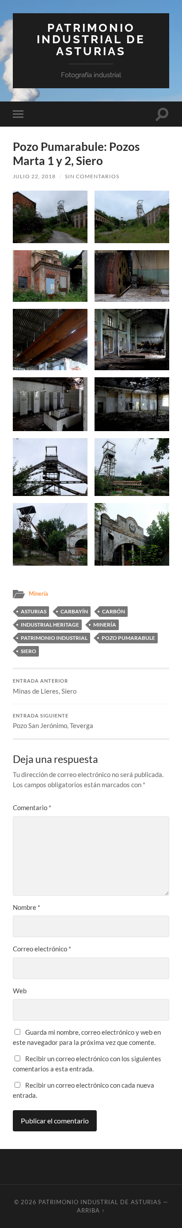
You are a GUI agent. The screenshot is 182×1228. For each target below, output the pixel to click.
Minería (38, 593)
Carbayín (74, 611)
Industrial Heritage (50, 624)
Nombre (26, 907)
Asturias (33, 611)
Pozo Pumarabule (128, 638)
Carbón (113, 611)
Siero (28, 651)
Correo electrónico (42, 949)
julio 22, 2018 (34, 176)
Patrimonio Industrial (54, 638)
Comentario (32, 807)
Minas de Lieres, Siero (44, 686)
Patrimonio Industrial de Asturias (91, 39)
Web (20, 991)
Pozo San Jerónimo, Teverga (53, 721)
